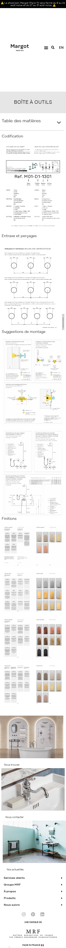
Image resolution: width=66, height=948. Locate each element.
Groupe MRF (12, 884)
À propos (10, 891)
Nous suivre (12, 904)
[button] (46, 47)
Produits (10, 898)
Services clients (14, 877)
